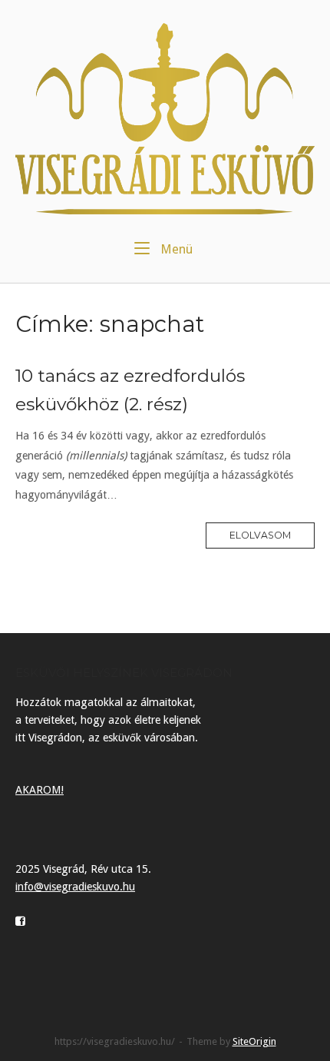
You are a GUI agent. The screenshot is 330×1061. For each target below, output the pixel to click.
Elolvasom (260, 535)
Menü (175, 249)
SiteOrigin (254, 1041)
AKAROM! (39, 790)
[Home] (165, 117)
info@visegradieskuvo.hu (75, 886)
